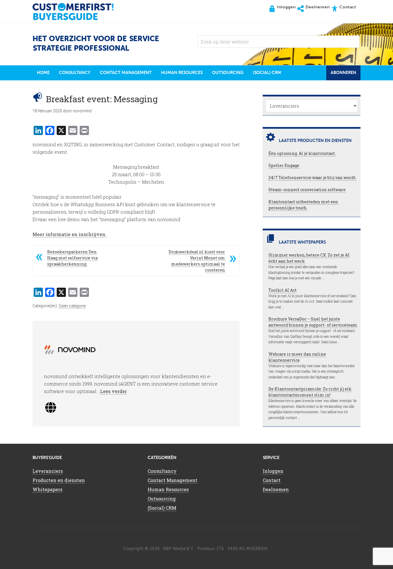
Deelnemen (276, 489)
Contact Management (172, 480)
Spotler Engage (283, 165)
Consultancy (162, 471)
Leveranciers (48, 471)
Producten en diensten (59, 480)
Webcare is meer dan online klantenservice (297, 357)
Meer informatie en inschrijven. (69, 234)
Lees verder (113, 391)
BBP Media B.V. (178, 548)
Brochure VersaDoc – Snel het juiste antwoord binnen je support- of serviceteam (312, 322)
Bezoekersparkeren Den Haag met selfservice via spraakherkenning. (72, 258)
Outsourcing (162, 499)
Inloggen (273, 471)
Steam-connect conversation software (307, 189)
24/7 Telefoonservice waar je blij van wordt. (312, 177)
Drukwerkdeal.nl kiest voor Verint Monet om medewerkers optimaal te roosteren (197, 261)
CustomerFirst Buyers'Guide (79, 11)
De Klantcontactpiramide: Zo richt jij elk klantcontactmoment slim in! (310, 392)
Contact (272, 480)
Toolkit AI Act (282, 290)
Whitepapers (47, 489)
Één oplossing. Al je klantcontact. (302, 153)
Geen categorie (72, 306)
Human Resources (168, 489)
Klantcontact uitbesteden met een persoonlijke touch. (303, 204)
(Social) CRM (162, 508)
